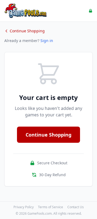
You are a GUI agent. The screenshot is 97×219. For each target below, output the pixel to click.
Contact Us (75, 207)
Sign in (46, 40)
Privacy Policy (23, 207)
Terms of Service (50, 207)
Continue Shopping (27, 30)
